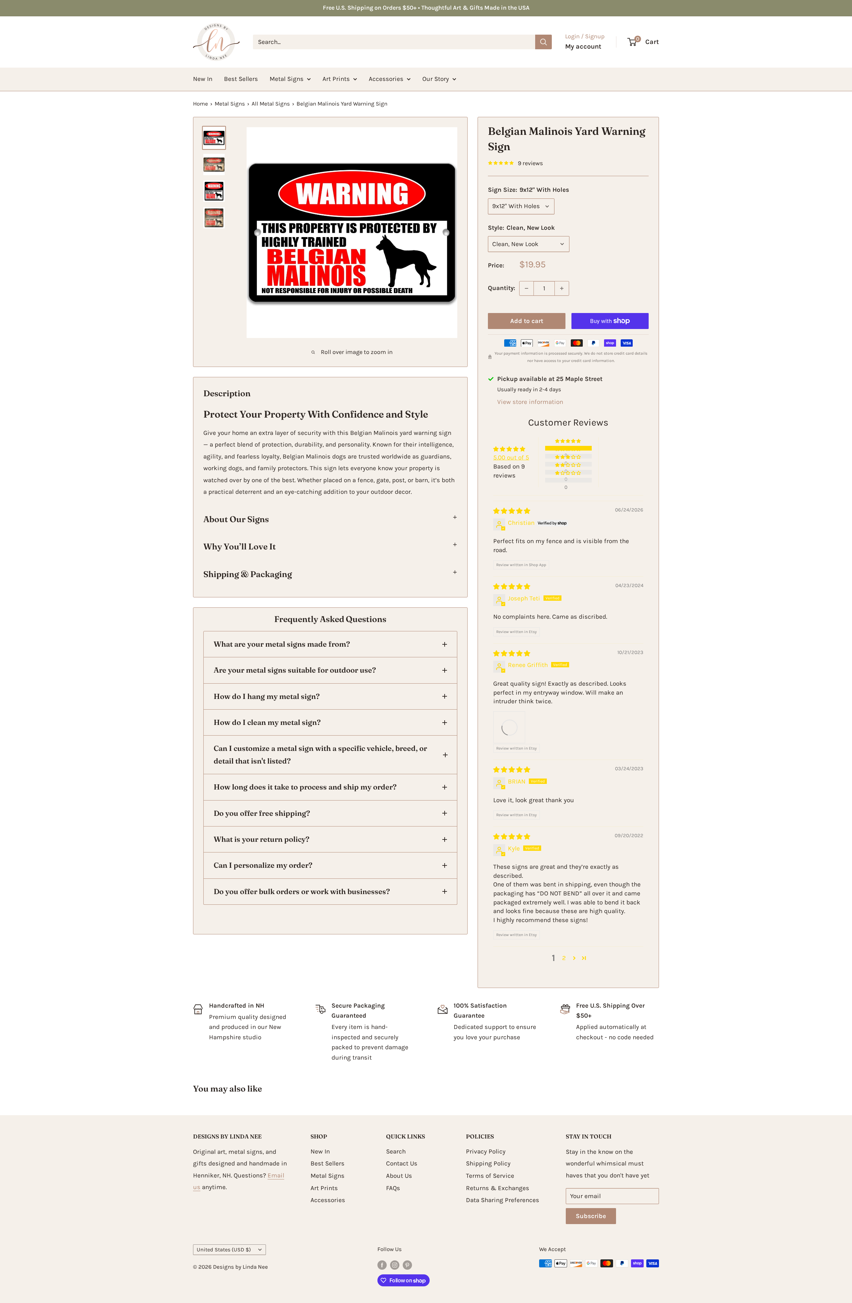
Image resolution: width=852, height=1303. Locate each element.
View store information (530, 402)
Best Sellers (241, 79)
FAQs (393, 1188)
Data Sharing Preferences (502, 1200)
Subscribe (591, 1216)
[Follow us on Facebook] (382, 1264)
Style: (521, 227)
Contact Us (401, 1163)
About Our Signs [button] (236, 519)
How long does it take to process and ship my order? (305, 787)
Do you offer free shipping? (262, 813)
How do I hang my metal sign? (267, 696)
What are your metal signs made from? (282, 644)
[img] (511, 511)
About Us (399, 1175)
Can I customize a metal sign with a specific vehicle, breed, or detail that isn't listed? (320, 754)
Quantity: (501, 288)
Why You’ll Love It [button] (239, 546)
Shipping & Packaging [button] (247, 574)
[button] (568, 441)
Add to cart (526, 321)
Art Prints (336, 79)
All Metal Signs (271, 103)
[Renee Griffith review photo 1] (509, 727)
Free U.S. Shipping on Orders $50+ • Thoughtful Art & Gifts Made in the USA (426, 7)
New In (202, 79)
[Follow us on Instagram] (394, 1264)
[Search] (543, 42)
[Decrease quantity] (526, 288)
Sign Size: (528, 189)
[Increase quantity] (562, 288)
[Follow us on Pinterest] (407, 1264)
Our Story (435, 79)
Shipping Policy (488, 1163)
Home (200, 103)
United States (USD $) (224, 1249)
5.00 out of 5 (511, 457)
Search (396, 1151)
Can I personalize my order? (263, 865)
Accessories (386, 79)
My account (583, 46)
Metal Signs (287, 79)
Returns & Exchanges (497, 1188)
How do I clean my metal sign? (267, 722)
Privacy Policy (486, 1151)
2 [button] (564, 958)
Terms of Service (490, 1175)
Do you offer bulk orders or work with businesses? (302, 891)
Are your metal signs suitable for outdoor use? (295, 670)
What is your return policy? (262, 839)
